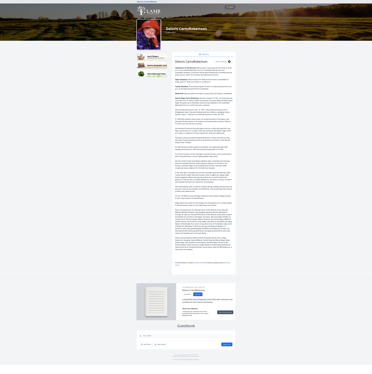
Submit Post (227, 344)
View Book (187, 294)
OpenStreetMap (188, 359)
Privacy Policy (180, 356)
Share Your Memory (225, 312)
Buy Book (198, 294)
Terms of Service (191, 356)
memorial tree (200, 263)
